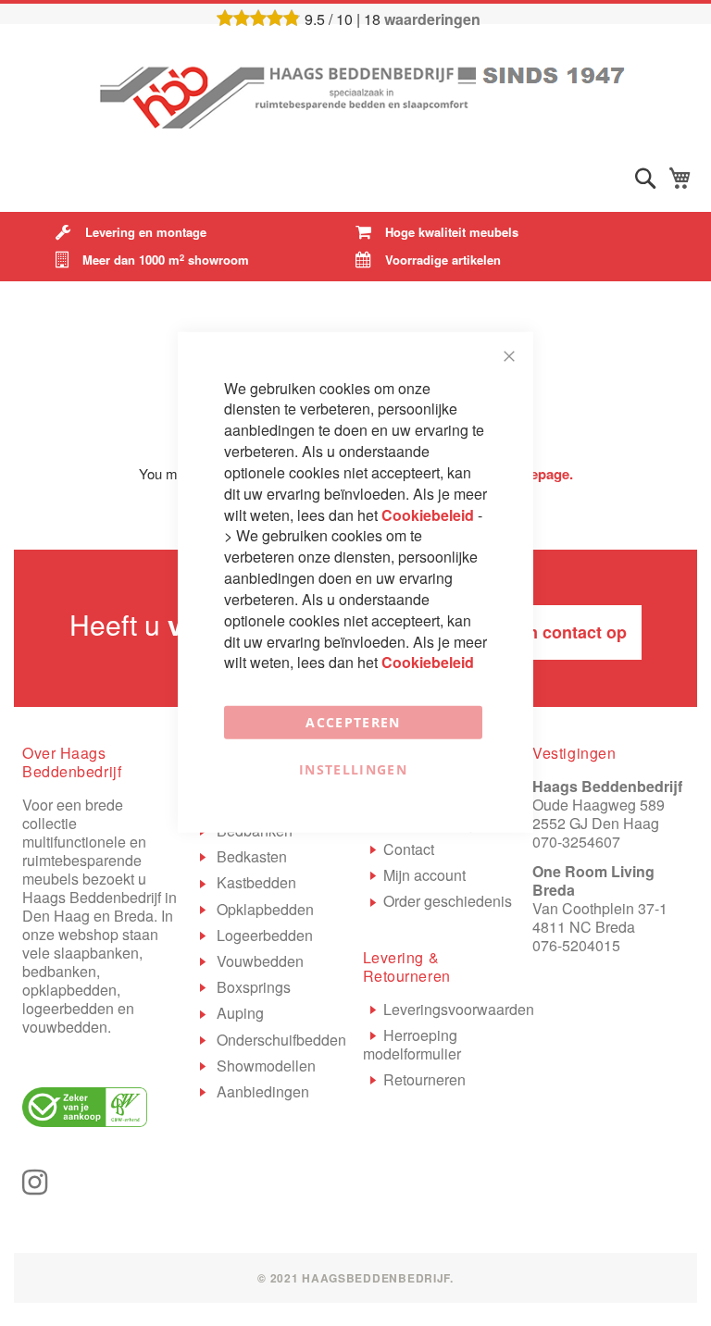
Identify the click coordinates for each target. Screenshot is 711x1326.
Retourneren (424, 1079)
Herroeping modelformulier (412, 1044)
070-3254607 (576, 841)
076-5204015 (576, 945)
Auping (238, 1012)
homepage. (537, 474)
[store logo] (355, 92)
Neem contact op (560, 632)
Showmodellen (264, 1065)
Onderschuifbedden (279, 1039)
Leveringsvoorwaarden (458, 1009)
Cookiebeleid (429, 514)
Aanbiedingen (261, 1091)
